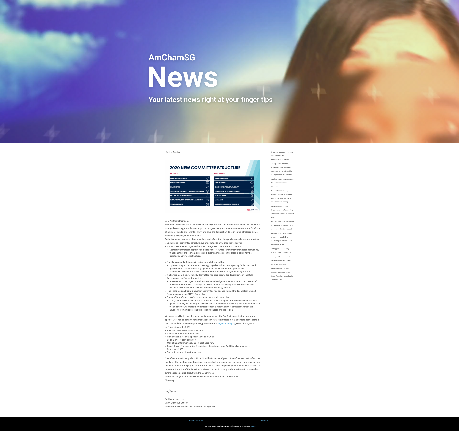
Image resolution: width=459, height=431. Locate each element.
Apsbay (253, 426)
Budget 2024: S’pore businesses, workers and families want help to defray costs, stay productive (282, 225)
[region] (229, 71)
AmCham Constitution (196, 420)
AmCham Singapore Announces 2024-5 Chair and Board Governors (282, 182)
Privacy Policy (264, 420)
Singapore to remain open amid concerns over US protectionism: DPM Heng (282, 155)
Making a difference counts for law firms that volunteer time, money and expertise (282, 260)
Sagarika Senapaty (226, 323)
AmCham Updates (173, 152)
